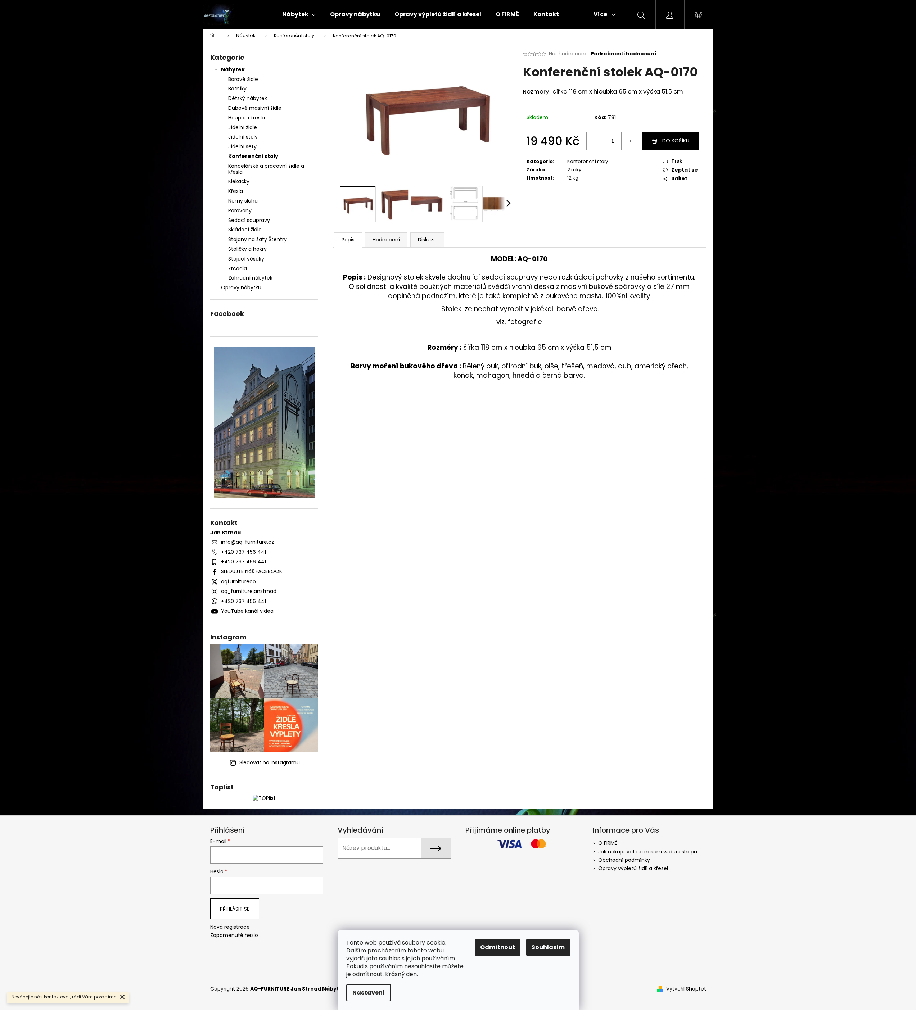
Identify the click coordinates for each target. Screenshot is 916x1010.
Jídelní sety (242, 146)
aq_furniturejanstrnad (248, 591)
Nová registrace (230, 927)
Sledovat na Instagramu (269, 762)
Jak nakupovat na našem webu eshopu (647, 851)
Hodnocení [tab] (386, 239)
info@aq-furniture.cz (247, 541)
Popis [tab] (348, 239)
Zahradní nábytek (250, 277)
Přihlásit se (234, 908)
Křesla (235, 191)
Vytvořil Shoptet (686, 989)
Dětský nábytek (247, 98)
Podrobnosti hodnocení (623, 53)
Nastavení (368, 992)
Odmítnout (497, 947)
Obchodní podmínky (624, 860)
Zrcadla (237, 268)
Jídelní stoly (243, 136)
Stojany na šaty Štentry (257, 239)
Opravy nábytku (241, 287)
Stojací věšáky (246, 258)
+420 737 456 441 (243, 552)
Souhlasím (548, 947)
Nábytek (233, 69)
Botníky (237, 88)
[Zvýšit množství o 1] (630, 141)
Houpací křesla (246, 117)
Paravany (240, 210)
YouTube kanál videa (247, 611)
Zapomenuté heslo (234, 935)
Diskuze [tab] (427, 239)
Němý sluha (243, 200)
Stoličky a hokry (247, 249)
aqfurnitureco (238, 581)
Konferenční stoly (253, 156)
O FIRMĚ (607, 843)
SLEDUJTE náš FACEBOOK (251, 571)
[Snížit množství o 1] (595, 141)
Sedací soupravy (249, 220)
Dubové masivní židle (254, 108)
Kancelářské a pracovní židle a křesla (266, 169)
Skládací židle (245, 229)
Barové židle (243, 79)
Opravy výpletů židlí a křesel (633, 868)
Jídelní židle (242, 127)
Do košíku (675, 140)
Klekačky (238, 181)
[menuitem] (299, 14)
